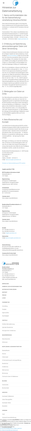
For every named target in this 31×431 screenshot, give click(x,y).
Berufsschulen (5, 388)
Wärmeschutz (5, 370)
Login (4, 298)
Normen (4, 353)
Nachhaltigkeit (5, 316)
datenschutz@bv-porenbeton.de (13, 159)
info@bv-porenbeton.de (22, 39)
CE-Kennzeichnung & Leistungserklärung (11, 360)
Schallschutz (5, 366)
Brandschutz (5, 363)
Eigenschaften (5, 312)
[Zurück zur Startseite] (15, 3)
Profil (3, 414)
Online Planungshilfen (7, 399)
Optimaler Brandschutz (7, 327)
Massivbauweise (6, 339)
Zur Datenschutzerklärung (6, 430)
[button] (3, 3)
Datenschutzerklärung (12, 55)
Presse (4, 295)
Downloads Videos (6, 402)
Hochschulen (5, 384)
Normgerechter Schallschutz (9, 330)
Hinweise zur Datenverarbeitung (12, 286)
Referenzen (5, 342)
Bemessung (5, 373)
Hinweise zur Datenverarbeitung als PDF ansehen (13, 163)
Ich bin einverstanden (5, 428)
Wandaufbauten (6, 350)
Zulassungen (5, 357)
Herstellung (5, 306)
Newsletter (4, 406)
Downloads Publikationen (8, 396)
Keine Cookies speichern (16, 428)
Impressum (5, 283)
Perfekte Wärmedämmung (8, 324)
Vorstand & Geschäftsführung (9, 417)
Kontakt (4, 292)
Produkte (4, 309)
